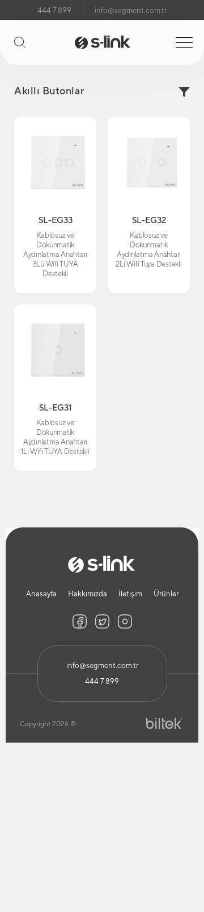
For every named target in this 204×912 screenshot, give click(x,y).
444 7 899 (54, 10)
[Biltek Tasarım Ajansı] (164, 723)
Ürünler (166, 594)
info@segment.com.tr (131, 10)
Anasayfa (41, 594)
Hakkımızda (87, 594)
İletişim (130, 594)
